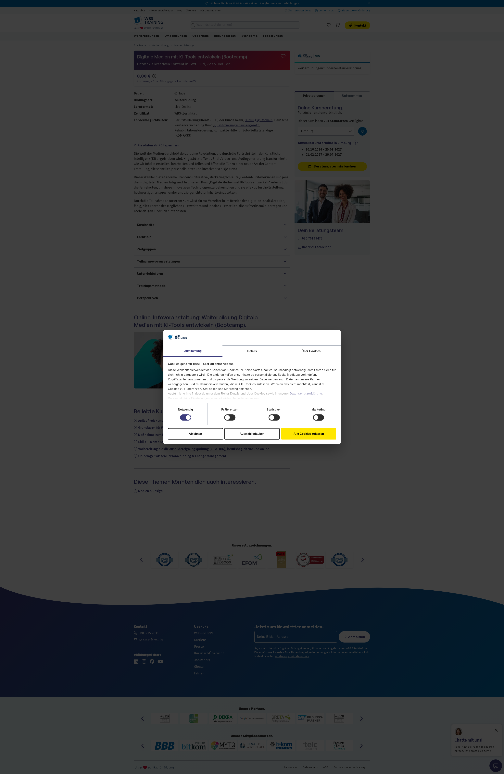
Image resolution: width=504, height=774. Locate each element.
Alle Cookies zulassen (309, 434)
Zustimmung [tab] (193, 351)
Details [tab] (252, 351)
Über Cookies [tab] (311, 351)
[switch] (229, 417)
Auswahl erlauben (252, 434)
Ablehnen (195, 434)
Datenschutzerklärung (306, 393)
